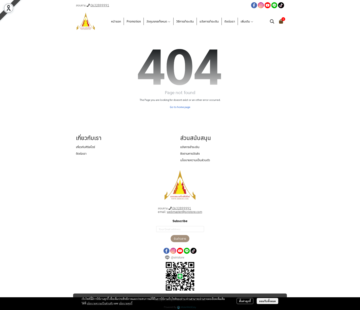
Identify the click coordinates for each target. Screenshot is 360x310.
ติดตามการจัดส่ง (190, 153)
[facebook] (254, 5)
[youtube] (268, 5)
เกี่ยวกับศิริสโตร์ (85, 147)
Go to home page (180, 107)
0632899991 (99, 5)
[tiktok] (281, 5)
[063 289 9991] (88, 5)
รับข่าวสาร (180, 238)
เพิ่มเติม (246, 21)
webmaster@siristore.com (184, 212)
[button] (272, 21)
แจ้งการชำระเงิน (190, 147)
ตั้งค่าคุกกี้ (245, 301)
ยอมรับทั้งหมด (267, 301)
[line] (274, 5)
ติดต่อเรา (81, 153)
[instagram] (261, 5)
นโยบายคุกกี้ (125, 303)
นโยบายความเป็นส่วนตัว (100, 303)
